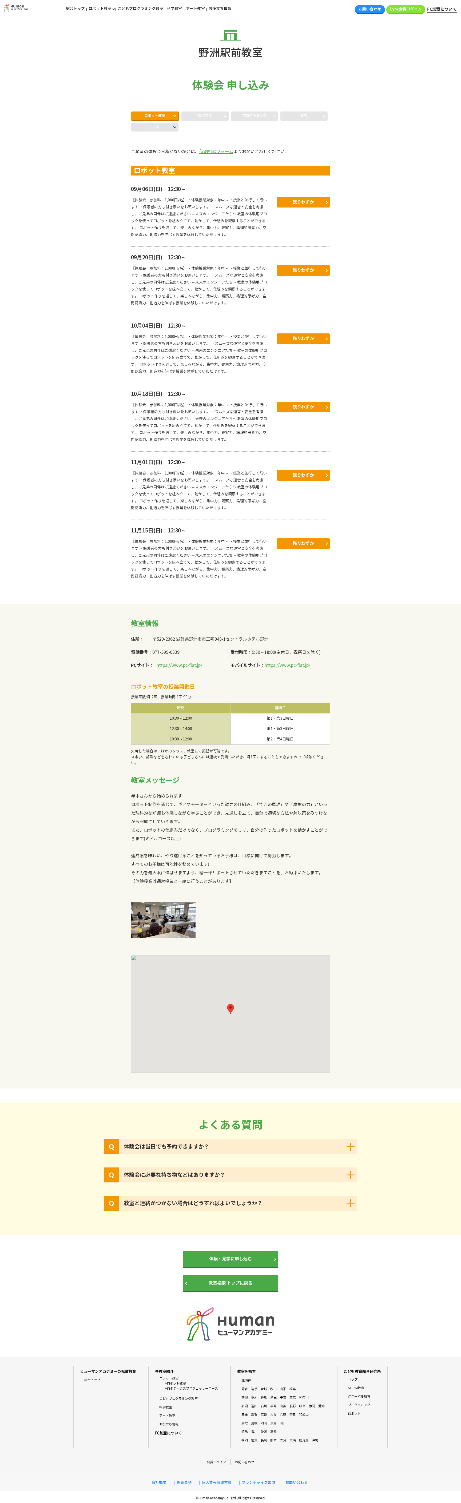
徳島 (244, 1432)
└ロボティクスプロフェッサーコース (191, 1388)
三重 (244, 1415)
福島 (292, 1389)
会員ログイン (216, 1462)
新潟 (244, 1406)
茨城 (244, 1398)
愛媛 (264, 1432)
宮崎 (292, 1440)
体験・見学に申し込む (230, 1258)
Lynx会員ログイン (406, 9)
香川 (254, 1432)
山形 (283, 1389)
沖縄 (315, 1440)
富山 (254, 1406)
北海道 (246, 1380)
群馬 (264, 1398)
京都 (264, 1415)
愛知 (321, 1406)
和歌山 (304, 1415)
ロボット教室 (154, 116)
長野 (292, 1406)
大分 (283, 1440)
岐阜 (302, 1406)
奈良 (292, 1415)
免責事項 (184, 1482)
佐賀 (254, 1440)
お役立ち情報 (220, 8)
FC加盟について (442, 9)
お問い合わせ (370, 9)
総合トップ (75, 8)
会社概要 (159, 1482)
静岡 (312, 1406)
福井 (273, 1406)
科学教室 (174, 8)
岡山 (264, 1423)
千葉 (283, 1398)
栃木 (254, 1398)
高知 (273, 1432)
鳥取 (244, 1423)
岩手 (254, 1389)
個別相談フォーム (216, 151)
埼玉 (273, 1398)
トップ (352, 1379)
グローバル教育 (359, 1396)
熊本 (273, 1440)
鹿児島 (304, 1440)
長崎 (264, 1440)
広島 (273, 1423)
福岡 (244, 1440)
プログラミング (359, 1405)
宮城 (264, 1389)
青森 (244, 1389)
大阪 (273, 1415)
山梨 (283, 1406)
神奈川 (304, 1398)
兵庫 (283, 1415)
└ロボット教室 (175, 1383)
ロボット (354, 1414)
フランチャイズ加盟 (258, 1482)
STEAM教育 (356, 1388)
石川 (264, 1406)
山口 (283, 1423)
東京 (292, 1398)
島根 (254, 1423)
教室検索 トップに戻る (230, 1283)
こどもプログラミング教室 (140, 8)
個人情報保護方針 (217, 1482)
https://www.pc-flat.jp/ (179, 665)
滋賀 (254, 1415)
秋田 (273, 1389)
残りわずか (303, 202)
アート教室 (195, 8)
